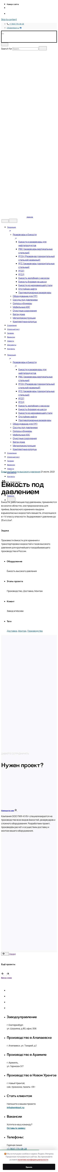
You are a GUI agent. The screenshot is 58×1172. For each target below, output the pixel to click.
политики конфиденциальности (33, 1159)
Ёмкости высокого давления (25, 471)
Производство (35, 630)
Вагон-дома (6, 977)
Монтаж (22, 630)
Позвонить (10, 496)
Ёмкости (5, 471)
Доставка (12, 630)
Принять (29, 1167)
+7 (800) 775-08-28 (16, 24)
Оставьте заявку (16, 1128)
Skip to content (9, 19)
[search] (43, 48)
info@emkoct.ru (13, 28)
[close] (4, 44)
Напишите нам (7, 810)
